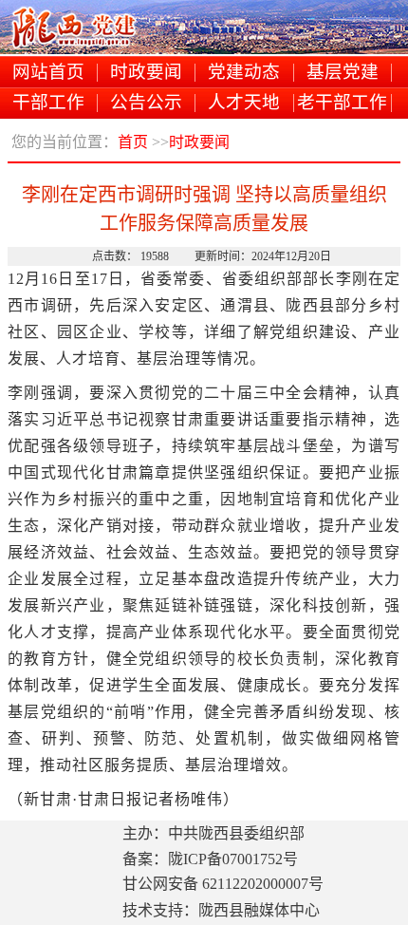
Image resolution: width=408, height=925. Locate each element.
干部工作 (48, 103)
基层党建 (342, 73)
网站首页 (48, 73)
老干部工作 (342, 103)
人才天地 (244, 103)
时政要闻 (146, 73)
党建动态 (244, 73)
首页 (133, 142)
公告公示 (146, 103)
